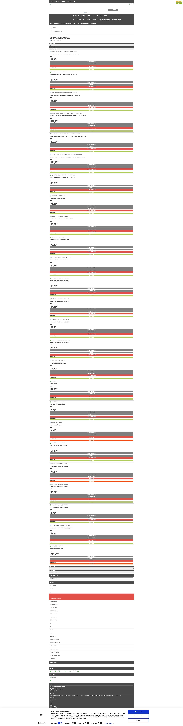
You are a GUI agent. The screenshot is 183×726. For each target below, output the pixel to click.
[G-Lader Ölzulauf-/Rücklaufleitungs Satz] (58, 463)
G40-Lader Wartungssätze (55, 598)
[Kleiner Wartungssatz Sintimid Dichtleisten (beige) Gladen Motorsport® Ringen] (66, 154)
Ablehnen (138, 720)
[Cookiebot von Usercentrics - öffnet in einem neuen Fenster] (42, 723)
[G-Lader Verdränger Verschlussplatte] (57, 360)
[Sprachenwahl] (131, 3)
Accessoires (52, 658)
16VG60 (51, 629)
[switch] (74, 723)
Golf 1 (51, 591)
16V (50, 626)
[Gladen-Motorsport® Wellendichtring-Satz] (58, 236)
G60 (51, 623)
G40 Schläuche (53, 620)
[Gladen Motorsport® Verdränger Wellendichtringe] (60, 216)
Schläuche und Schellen (54, 639)
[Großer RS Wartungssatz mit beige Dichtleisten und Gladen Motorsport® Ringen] (66, 113)
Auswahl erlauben (138, 716)
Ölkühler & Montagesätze (55, 642)
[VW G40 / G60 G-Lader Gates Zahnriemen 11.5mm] (60, 257)
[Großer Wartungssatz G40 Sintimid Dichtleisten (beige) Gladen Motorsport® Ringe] (66, 133)
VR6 (51, 633)
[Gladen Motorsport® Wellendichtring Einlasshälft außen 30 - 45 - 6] (63, 51)
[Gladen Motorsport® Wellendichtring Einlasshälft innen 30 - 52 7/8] (63, 92)
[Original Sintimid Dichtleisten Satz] (57, 195)
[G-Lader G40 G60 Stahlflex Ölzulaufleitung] (59, 484)
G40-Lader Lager (53, 601)
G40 (51, 595)
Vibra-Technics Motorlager (55, 655)
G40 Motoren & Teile (54, 613)
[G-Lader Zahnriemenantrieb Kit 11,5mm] (58, 443)
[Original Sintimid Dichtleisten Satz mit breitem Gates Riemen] (62, 175)
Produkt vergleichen (91, 61)
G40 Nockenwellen (54, 617)
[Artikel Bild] (53, 680)
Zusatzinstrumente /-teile (54, 649)
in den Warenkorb (92, 66)
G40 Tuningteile (53, 607)
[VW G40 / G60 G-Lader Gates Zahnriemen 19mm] (60, 319)
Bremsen (51, 588)
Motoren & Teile (53, 636)
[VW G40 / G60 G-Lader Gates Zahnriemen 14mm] (60, 278)
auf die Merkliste (91, 64)
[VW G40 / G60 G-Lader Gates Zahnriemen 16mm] (60, 298)
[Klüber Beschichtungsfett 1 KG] (56, 546)
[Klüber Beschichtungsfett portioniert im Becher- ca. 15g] (61, 525)
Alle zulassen (138, 711)
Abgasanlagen (53, 585)
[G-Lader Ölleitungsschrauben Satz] (57, 401)
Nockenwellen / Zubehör (54, 652)
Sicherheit (52, 664)
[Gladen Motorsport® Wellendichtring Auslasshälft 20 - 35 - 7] (62, 72)
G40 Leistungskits (53, 610)
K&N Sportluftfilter (53, 645)
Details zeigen (108, 723)
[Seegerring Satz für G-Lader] (56, 422)
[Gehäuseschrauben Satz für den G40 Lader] (59, 504)
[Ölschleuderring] (53, 381)
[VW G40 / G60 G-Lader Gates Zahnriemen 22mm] (60, 340)
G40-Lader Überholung (55, 604)
